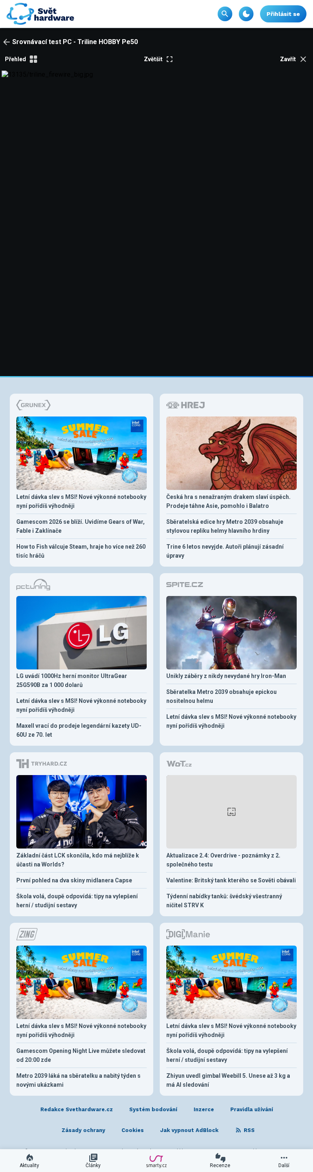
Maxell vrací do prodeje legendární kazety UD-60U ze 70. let (78, 730)
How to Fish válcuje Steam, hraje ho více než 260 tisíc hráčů (80, 551)
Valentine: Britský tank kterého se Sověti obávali (231, 880)
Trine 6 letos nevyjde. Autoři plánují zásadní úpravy (225, 551)
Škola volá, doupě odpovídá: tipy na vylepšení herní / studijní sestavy (77, 900)
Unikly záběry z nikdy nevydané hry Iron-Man (226, 676)
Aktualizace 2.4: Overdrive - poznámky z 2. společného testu (223, 860)
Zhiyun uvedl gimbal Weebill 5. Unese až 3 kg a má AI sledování (228, 1080)
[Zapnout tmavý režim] (246, 14)
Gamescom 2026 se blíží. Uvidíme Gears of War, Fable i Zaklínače (80, 526)
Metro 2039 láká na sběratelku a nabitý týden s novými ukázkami (78, 1080)
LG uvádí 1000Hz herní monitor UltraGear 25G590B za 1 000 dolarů (71, 680)
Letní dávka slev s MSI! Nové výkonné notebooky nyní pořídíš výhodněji (81, 501)
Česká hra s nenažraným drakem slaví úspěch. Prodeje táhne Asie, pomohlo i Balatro (228, 501)
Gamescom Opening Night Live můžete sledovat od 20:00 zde (80, 1055)
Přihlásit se (283, 14)
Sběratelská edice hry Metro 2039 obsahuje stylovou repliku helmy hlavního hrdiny (224, 526)
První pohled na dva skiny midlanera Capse (74, 880)
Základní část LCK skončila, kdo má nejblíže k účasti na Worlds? (77, 860)
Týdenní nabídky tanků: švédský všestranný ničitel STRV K (224, 900)
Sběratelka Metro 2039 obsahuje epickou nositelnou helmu (221, 696)
